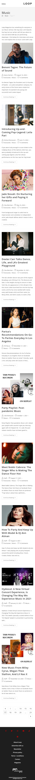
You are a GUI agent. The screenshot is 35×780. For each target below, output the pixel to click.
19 (15, 712)
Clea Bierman (8, 205)
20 (20, 712)
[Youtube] (23, 731)
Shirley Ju (7, 346)
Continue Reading (10, 96)
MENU (4, 4)
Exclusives (7, 78)
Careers (17, 759)
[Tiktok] (29, 731)
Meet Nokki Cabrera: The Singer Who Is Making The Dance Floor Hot (17, 470)
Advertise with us (17, 745)
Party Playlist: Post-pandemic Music (13, 409)
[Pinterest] (17, 737)
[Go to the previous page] (5, 709)
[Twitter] (12, 731)
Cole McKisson (8, 416)
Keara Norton (8, 75)
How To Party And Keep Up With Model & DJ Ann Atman (17, 533)
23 (31, 712)
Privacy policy (17, 752)
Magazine (17, 762)
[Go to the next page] (30, 716)
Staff (5, 478)
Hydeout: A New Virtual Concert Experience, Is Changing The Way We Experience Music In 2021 (16, 593)
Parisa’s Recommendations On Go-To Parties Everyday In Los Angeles (17, 336)
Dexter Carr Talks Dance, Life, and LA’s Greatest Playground (16, 262)
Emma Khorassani (10, 140)
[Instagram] (17, 731)
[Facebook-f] (6, 731)
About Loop (17, 742)
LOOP (28, 4)
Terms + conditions (17, 756)
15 (25, 708)
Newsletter (17, 749)
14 (20, 708)
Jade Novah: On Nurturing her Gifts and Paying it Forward (17, 197)
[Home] (2, 16)
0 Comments (24, 78)
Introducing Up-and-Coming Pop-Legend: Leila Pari (17, 132)
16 (31, 708)
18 (10, 712)
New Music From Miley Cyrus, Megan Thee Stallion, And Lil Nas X (15, 671)
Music (14, 78)
